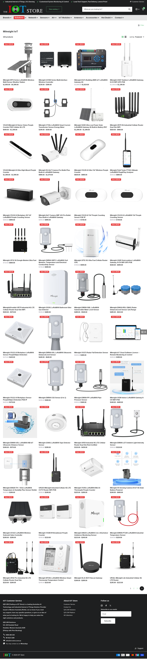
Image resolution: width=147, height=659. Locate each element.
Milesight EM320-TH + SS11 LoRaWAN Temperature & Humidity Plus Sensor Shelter (20, 489)
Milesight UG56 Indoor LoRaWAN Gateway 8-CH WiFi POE (127, 399)
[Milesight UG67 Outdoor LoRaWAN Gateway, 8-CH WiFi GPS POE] (127, 60)
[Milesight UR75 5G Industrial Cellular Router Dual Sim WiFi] (127, 105)
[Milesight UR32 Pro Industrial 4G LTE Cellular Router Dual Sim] (20, 558)
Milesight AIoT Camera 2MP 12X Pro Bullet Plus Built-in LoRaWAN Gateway (55, 216)
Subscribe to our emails (109, 609)
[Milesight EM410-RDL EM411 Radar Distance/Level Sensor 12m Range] (127, 287)
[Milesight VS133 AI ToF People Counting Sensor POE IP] (91, 195)
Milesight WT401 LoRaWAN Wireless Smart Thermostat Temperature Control (55, 579)
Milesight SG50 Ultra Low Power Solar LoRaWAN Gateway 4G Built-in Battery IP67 (90, 126)
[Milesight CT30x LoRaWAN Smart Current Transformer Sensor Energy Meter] (56, 105)
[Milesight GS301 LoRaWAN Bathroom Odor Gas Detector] (56, 287)
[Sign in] (137, 9)
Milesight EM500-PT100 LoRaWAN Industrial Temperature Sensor (126, 534)
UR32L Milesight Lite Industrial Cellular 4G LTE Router (126, 579)
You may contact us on (17, 643)
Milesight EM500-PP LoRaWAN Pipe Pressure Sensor (87, 399)
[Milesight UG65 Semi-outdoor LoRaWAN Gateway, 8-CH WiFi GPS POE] (127, 240)
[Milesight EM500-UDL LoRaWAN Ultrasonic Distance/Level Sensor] (56, 332)
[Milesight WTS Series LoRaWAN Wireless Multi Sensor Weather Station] (20, 60)
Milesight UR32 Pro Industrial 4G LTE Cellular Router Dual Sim (17, 579)
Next (142, 588)
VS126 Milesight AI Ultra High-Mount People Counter (19, 171)
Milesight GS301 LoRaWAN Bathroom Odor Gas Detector (55, 309)
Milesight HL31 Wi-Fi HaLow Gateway (88, 578)
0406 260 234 (10, 635)
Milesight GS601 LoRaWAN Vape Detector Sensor (54, 444)
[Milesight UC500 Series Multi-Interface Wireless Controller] (56, 60)
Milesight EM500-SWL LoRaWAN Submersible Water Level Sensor (86, 309)
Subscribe (108, 621)
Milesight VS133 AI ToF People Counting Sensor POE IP (89, 216)
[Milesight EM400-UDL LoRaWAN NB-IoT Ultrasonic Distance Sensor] (20, 422)
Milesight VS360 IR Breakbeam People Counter (53, 534)
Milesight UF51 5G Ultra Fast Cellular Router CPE (91, 261)
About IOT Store (71, 601)
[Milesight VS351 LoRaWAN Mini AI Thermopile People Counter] (91, 468)
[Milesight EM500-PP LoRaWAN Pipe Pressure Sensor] (91, 377)
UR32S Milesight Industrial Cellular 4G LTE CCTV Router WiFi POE (55, 489)
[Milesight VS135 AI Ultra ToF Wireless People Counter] (91, 150)
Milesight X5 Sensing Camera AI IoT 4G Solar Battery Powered (127, 489)
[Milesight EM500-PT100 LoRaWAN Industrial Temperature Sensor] (127, 513)
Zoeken (129, 9)
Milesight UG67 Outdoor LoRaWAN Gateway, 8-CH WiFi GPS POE (127, 81)
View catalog (53, 9)
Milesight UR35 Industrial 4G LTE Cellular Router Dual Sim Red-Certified (89, 444)
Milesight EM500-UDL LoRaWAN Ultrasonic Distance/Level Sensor (55, 354)
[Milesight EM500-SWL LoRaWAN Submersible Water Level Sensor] (91, 287)
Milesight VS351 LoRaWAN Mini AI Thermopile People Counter (87, 489)
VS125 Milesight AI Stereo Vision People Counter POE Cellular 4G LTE (18, 126)
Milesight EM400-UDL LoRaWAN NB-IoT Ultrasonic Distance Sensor (18, 444)
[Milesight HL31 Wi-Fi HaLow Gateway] (91, 558)
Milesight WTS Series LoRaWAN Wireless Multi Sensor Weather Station (18, 81)
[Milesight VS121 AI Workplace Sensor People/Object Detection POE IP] (20, 377)
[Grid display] (123, 37)
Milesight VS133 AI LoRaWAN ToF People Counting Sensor (125, 216)
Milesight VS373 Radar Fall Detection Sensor (91, 352)
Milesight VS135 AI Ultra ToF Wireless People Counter (91, 171)
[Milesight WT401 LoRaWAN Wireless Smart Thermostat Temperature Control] (56, 558)
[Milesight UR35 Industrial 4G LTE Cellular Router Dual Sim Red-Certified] (91, 422)
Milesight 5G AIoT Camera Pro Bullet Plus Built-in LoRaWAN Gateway (54, 171)
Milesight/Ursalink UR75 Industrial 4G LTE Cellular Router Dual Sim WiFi (18, 309)
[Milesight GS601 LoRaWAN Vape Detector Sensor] (56, 422)
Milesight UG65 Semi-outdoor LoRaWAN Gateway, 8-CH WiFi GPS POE (125, 261)
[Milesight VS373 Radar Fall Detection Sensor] (91, 332)
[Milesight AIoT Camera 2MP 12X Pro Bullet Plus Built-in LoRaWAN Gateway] (56, 195)
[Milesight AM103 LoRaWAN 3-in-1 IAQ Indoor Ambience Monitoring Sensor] (91, 513)
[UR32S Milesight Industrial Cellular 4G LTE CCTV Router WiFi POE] (56, 468)
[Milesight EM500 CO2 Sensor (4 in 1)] (56, 377)
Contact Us (67, 607)
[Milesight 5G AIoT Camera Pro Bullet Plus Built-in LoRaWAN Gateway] (56, 150)
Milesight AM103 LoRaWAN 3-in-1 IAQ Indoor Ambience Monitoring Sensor (91, 534)
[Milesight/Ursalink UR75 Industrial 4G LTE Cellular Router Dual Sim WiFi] (20, 287)
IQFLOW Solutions (70, 610)
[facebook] (106, 605)
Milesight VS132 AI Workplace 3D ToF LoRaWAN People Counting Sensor (17, 216)
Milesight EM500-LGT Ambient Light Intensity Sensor (127, 444)
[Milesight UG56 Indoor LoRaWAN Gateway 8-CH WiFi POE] (127, 377)
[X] (110, 605)
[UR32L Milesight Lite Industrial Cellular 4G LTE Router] (127, 558)
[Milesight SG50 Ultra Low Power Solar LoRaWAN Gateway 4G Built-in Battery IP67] (91, 105)
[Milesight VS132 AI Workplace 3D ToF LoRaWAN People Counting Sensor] (20, 195)
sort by (132, 37)
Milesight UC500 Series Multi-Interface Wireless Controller (53, 81)
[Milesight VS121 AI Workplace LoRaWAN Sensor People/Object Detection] (20, 332)
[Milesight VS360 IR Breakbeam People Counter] (56, 513)
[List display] (125, 37)
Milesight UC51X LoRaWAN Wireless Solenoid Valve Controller (17, 534)
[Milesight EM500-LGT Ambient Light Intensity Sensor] (127, 422)
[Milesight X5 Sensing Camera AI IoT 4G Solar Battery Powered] (127, 468)
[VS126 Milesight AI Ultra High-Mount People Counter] (20, 150)
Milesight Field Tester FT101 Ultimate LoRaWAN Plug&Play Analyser (124, 171)
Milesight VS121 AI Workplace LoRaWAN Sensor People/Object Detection (18, 354)
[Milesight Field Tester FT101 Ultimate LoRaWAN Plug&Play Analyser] (127, 150)
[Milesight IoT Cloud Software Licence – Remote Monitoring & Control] (127, 332)
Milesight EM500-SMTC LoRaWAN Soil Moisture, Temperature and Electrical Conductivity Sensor (53, 262)
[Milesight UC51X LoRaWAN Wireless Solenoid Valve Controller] (20, 513)
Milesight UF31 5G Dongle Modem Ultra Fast (19, 260)
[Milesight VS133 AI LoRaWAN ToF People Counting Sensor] (127, 195)
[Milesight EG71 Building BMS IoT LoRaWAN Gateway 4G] (91, 60)
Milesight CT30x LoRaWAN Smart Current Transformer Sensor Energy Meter (54, 126)
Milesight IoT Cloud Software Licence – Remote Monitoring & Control (124, 354)
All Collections (68, 615)
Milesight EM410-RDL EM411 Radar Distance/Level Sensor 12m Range (123, 309)
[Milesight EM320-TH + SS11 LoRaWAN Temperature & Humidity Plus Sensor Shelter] (20, 468)
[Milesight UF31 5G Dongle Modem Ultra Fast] (20, 240)
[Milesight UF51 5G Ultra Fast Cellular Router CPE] (91, 240)
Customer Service (69, 604)
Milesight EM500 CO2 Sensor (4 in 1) (52, 398)
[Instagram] (102, 605)
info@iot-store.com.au (13, 640)
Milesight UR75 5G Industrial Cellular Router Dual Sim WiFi (126, 126)
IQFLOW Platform (69, 612)
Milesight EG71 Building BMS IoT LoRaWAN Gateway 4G (91, 81)
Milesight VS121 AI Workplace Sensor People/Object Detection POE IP (17, 399)
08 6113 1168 (10, 638)
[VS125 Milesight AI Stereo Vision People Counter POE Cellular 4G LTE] (20, 105)
